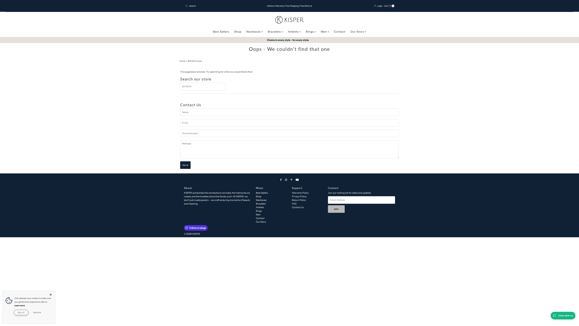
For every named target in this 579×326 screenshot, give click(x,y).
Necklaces (253, 31)
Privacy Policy (299, 196)
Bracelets (275, 31)
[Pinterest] (291, 180)
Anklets (293, 31)
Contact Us (298, 207)
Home (182, 61)
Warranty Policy (300, 192)
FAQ (294, 203)
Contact (339, 31)
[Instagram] (286, 180)
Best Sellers (221, 31)
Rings (310, 31)
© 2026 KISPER (192, 233)
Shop (237, 31)
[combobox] (218, 6)
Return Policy (299, 200)
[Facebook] (281, 180)
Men (324, 31)
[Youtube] (297, 180)
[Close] (50, 293)
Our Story (357, 31)
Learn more (19, 305)
